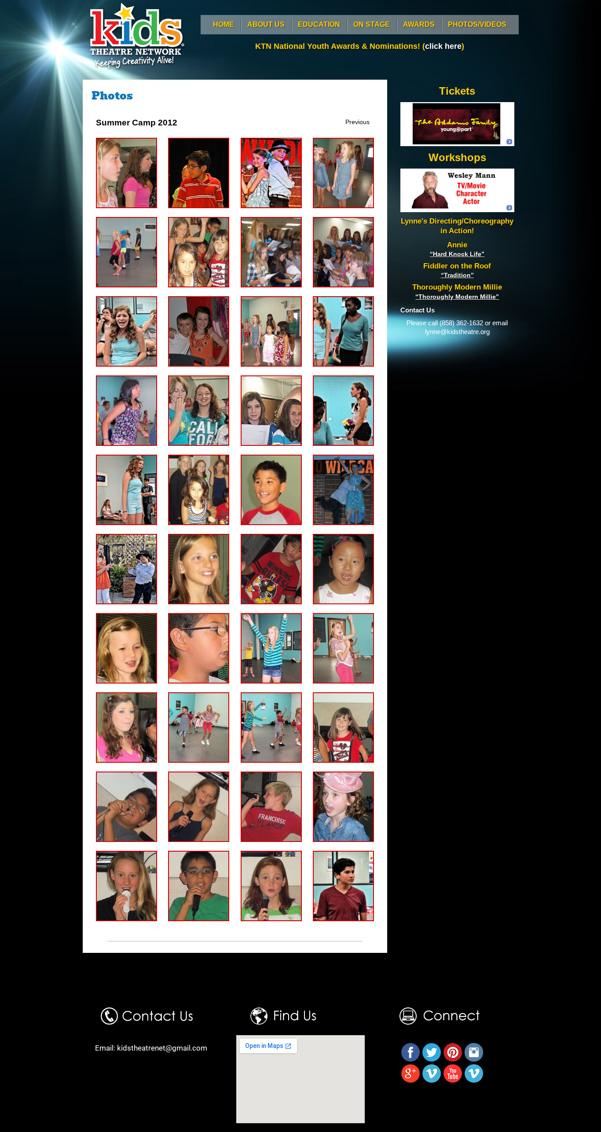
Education (319, 24)
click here (443, 46)
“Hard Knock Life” (457, 253)
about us (266, 24)
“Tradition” (457, 275)
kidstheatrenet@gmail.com (162, 1048)
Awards (419, 24)
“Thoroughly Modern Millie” (457, 296)
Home (223, 24)
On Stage (371, 24)
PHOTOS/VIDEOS (477, 24)
